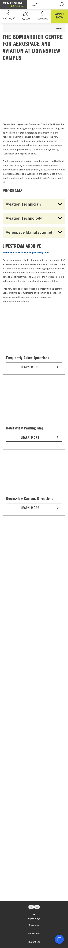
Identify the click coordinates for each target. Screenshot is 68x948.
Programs (34, 925)
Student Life (34, 941)
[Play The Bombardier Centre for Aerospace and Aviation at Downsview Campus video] (34, 91)
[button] (25, 15)
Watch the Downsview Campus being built (26, 252)
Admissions (34, 933)
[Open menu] (59, 28)
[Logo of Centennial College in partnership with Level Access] (34, 907)
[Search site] (62, 4)
